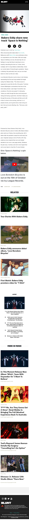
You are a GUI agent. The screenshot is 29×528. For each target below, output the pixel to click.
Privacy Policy (16, 512)
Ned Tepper (4, 381)
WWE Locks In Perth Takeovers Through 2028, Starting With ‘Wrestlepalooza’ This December (15, 319)
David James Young (5, 450)
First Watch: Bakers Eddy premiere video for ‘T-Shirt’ (13, 281)
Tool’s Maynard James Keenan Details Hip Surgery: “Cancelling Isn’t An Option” (15, 332)
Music (2, 35)
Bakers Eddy (12, 55)
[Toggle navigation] (26, 2)
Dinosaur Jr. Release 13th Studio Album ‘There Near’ (15, 336)
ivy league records (16, 186)
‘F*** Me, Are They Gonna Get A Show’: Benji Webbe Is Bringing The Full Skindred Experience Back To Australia (14, 325)
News (6, 35)
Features (2, 213)
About (11, 512)
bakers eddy (7, 186)
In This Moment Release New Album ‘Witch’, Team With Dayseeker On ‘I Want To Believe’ (14, 313)
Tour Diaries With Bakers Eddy (14, 216)
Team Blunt (17, 50)
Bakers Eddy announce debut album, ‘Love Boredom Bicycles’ (14, 250)
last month (21, 52)
